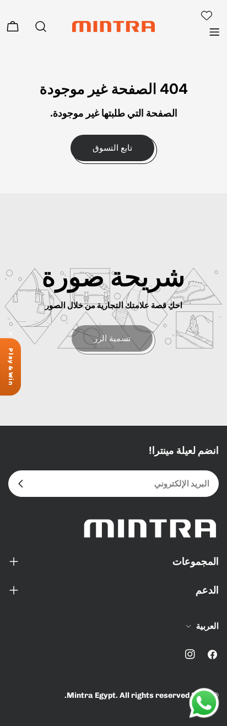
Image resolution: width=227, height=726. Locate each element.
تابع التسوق (112, 147)
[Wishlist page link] (206, 15)
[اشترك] (21, 483)
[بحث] (41, 26)
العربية (207, 626)
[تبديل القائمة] (214, 32)
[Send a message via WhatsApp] (204, 703)
